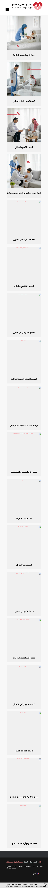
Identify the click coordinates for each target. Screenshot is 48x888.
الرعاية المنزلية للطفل (24, 751)
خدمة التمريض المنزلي (24, 611)
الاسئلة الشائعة (11, 866)
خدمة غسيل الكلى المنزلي (24, 101)
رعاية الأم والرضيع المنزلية (24, 55)
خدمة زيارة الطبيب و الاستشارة (24, 472)
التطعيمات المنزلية (24, 518)
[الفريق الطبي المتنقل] (26, 7)
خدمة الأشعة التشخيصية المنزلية (24, 797)
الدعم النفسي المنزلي (24, 147)
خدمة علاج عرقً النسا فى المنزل (24, 843)
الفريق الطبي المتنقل (30, 861)
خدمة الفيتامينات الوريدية (24, 658)
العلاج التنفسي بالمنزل (24, 286)
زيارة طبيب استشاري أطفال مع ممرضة (24, 193)
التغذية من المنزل (24, 565)
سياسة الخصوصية (25, 867)
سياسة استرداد (11, 868)
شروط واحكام (37, 866)
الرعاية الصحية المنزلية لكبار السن (24, 425)
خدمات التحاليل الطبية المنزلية (24, 379)
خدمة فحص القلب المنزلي (24, 239)
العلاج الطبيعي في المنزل (24, 332)
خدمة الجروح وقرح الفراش (24, 704)
